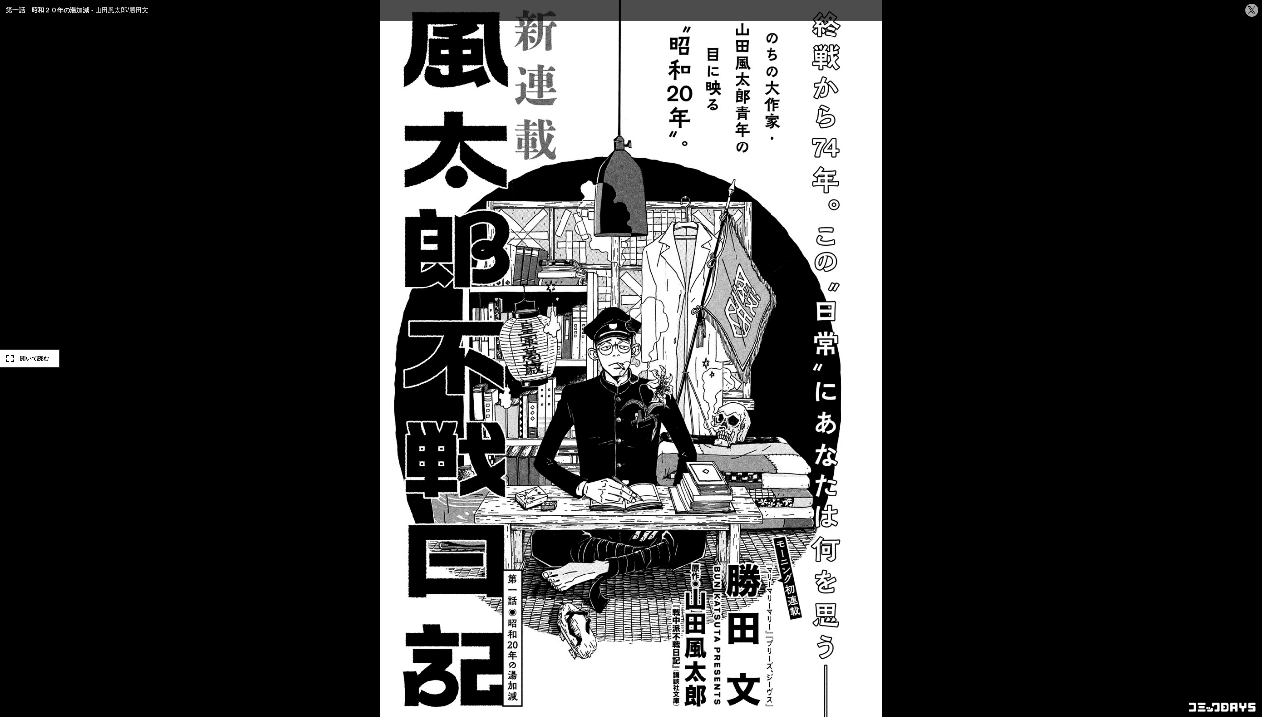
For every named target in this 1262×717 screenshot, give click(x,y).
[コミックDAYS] (1223, 707)
